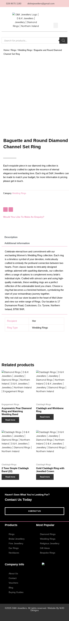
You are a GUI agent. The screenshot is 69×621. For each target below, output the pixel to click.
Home (6, 50)
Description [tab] (10, 237)
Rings (13, 50)
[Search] (63, 40)
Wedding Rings (25, 50)
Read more (10, 420)
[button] (55, 25)
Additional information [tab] (17, 243)
